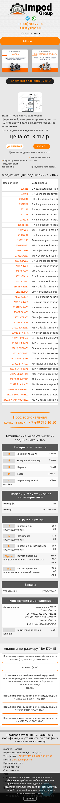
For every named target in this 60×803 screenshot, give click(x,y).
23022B (24, 188)
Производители (13, 763)
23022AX (24, 209)
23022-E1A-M (21, 276)
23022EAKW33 (21, 302)
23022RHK (23, 224)
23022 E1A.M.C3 (20, 363)
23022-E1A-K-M (20, 332)
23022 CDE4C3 (20, 317)
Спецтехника (11, 770)
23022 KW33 (22, 266)
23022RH (23, 204)
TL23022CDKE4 (20, 322)
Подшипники (11, 766)
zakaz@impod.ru (31, 28)
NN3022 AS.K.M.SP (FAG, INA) (30, 698)
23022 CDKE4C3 (20, 338)
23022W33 (23, 230)
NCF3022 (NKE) (30, 667)
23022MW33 (22, 245)
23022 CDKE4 (21, 297)
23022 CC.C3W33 (19, 353)
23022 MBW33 (21, 286)
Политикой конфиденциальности (34, 790)
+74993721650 (25, 756)
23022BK (23, 199)
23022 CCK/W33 (20, 348)
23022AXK (23, 235)
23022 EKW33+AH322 (17, 394)
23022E (24, 194)
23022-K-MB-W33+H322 (16, 399)
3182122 (30, 687)
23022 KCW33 (21, 281)
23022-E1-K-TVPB (19, 369)
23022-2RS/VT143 (19, 379)
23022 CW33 (22, 271)
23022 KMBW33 (20, 327)
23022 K (24, 219)
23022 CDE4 (22, 250)
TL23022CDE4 (21, 291)
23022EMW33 (21, 261)
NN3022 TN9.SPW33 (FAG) (30, 721)
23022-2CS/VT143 (19, 374)
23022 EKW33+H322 (18, 389)
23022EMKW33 (20, 307)
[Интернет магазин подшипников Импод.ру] (30, 8)
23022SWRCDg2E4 (18, 358)
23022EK (23, 214)
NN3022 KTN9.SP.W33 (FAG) (30, 710)
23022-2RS (22, 240)
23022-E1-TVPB (20, 343)
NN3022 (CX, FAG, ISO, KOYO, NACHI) (30, 659)
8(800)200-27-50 (30, 24)
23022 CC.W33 (21, 312)
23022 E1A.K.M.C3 (19, 384)
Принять (30, 799)
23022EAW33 (21, 255)
